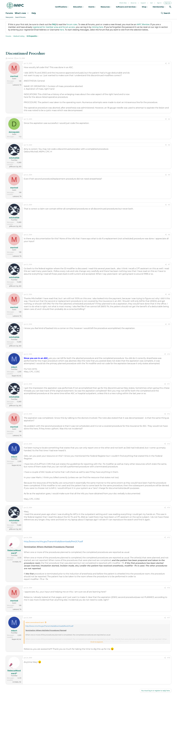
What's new (20, 13)
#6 (169, 235)
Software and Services (126, 7)
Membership (158, 7)
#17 (168, 618)
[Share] (165, 63)
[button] (28, 13)
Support (143, 3)
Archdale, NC (17, 562)
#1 (169, 63)
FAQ (54, 24)
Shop (144, 7)
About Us (133, 3)
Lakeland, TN (17, 85)
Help (34, 13)
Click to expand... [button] (97, 642)
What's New (123, 3)
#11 (168, 384)
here (62, 29)
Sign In (159, 3)
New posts (9, 17)
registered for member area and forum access (54, 27)
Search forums (20, 17)
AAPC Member (143, 24)
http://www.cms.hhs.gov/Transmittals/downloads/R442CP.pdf (53, 541)
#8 (169, 294)
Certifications (61, 7)
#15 (168, 537)
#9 (169, 324)
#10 (168, 354)
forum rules (71, 24)
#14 (168, 507)
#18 (168, 658)
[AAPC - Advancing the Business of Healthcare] (15, 5)
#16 (168, 588)
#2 (169, 119)
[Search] (170, 7)
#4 (169, 175)
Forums (9, 13)
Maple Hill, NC (16, 376)
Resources (105, 7)
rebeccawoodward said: (34, 622)
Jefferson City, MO (15, 167)
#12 (168, 414)
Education (78, 7)
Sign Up (167, 3)
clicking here (97, 27)
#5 (169, 205)
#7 (169, 264)
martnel (10, 58)
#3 (169, 145)
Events (91, 7)
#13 (168, 444)
